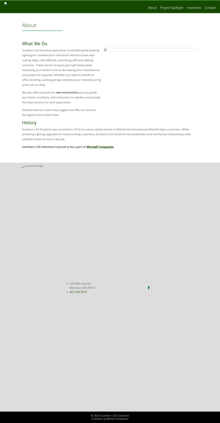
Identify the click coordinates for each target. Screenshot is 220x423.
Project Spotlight (171, 8)
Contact (210, 8)
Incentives (194, 8)
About (152, 8)
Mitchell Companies (100, 147)
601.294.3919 (78, 292)
